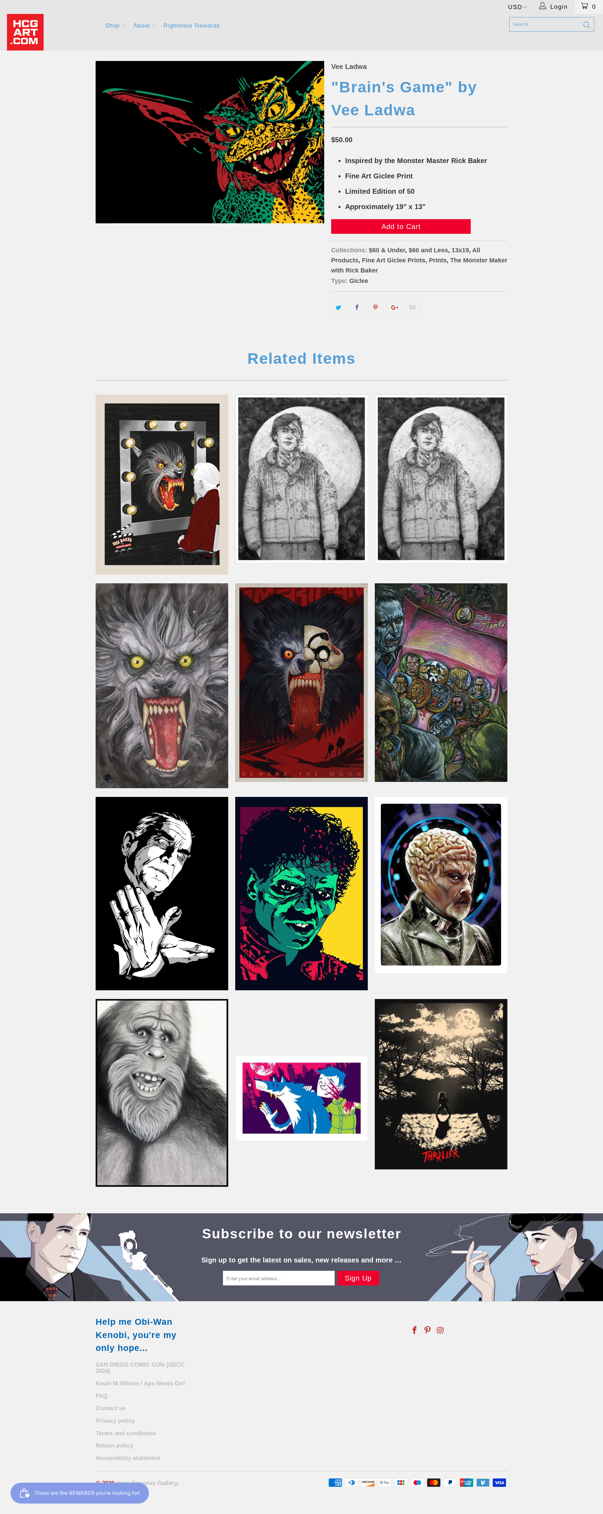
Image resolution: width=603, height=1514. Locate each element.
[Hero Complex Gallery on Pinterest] (428, 1330)
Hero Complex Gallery (146, 1483)
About (142, 25)
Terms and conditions (126, 1433)
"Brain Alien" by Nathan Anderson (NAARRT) (441, 885)
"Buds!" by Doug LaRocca (301, 1098)
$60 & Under (387, 250)
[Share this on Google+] (394, 308)
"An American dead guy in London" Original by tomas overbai (441, 478)
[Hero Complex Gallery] (51, 32)
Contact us (111, 1408)
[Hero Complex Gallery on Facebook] (415, 1330)
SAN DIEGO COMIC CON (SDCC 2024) (140, 1368)
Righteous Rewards (191, 25)
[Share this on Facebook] (357, 308)
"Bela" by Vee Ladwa (162, 894)
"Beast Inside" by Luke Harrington (301, 682)
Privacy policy (115, 1420)
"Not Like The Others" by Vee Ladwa (301, 894)
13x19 (460, 250)
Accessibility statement (128, 1458)
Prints (438, 260)
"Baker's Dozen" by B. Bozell (441, 682)
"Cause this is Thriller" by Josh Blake (441, 1084)
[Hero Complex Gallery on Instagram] (440, 1330)
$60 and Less (428, 250)
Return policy (114, 1445)
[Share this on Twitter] (338, 308)
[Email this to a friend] (412, 308)
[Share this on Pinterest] (375, 308)
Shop (113, 25)
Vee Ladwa (349, 66)
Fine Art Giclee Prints (393, 260)
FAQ (101, 1396)
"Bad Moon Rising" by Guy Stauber (162, 484)
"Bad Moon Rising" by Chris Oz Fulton (162, 685)
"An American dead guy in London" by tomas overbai (301, 478)
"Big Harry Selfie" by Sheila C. (162, 1093)
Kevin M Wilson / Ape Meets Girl (140, 1383)
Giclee (358, 280)
